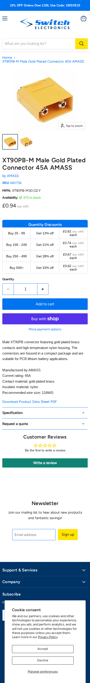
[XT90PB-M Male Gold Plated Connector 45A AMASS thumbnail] (10, 141)
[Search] (81, 43)
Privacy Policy (48, 637)
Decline (42, 660)
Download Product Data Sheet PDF (29, 402)
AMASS (13, 176)
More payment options (45, 329)
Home (7, 58)
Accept (42, 649)
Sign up (68, 534)
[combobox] (38, 43)
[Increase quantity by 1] (43, 289)
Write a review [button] (45, 463)
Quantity (8, 279)
